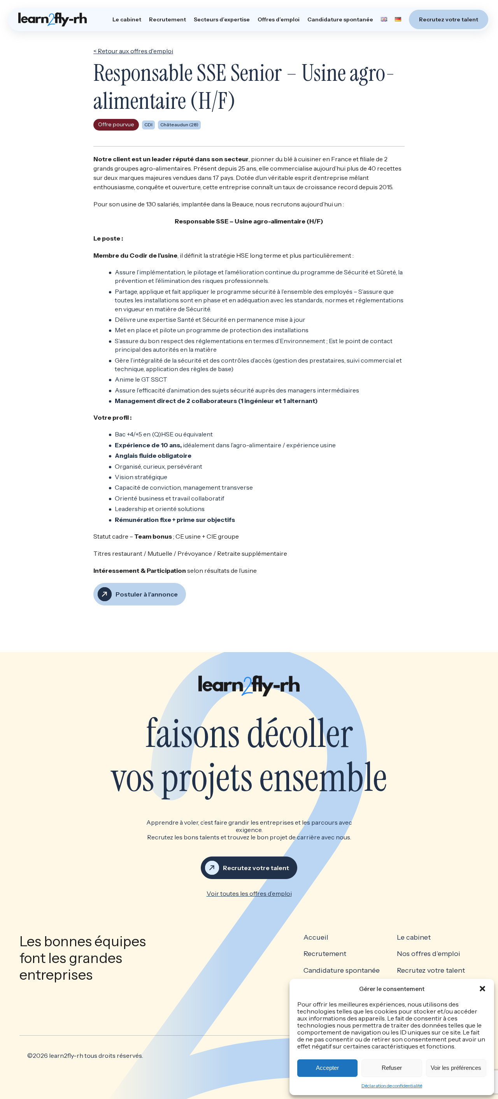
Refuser (392, 1067)
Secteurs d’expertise (222, 19)
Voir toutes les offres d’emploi (249, 893)
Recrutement (167, 19)
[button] (482, 989)
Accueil (315, 937)
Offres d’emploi (279, 19)
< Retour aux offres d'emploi (133, 51)
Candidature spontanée (340, 19)
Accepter (327, 1067)
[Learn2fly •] (52, 19)
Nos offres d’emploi (428, 954)
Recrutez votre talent (448, 19)
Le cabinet (126, 19)
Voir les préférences (456, 1067)
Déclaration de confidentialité (391, 1086)
